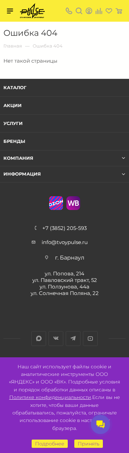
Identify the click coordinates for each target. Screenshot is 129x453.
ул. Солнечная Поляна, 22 (65, 293)
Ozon (56, 203)
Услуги (13, 123)
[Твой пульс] (32, 11)
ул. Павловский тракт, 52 (64, 280)
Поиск (79, 11)
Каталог (14, 87)
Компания (18, 158)
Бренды (14, 141)
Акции (12, 105)
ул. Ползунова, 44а (64, 286)
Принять (88, 444)
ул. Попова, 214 (64, 273)
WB (73, 203)
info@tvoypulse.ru (65, 242)
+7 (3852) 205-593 (64, 228)
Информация (22, 174)
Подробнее (49, 444)
